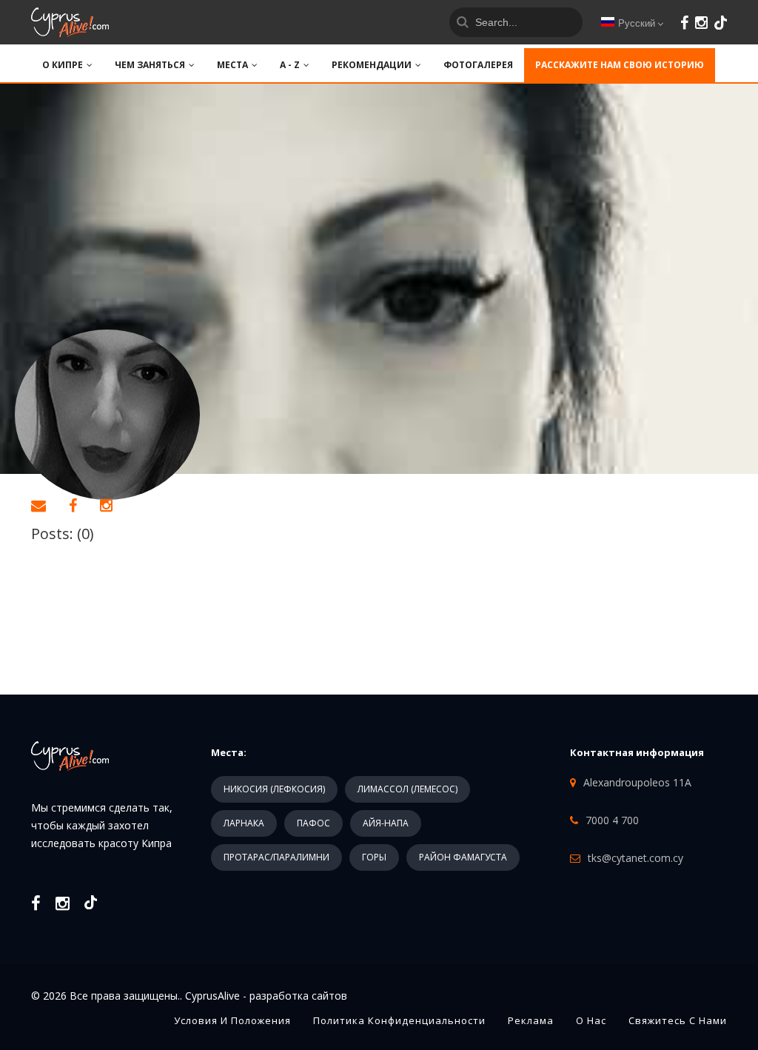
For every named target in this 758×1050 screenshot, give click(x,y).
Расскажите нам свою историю (619, 64)
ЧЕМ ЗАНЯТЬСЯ (150, 64)
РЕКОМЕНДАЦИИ (372, 64)
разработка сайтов (298, 996)
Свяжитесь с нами (677, 1020)
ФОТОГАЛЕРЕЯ (478, 64)
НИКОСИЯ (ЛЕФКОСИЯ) (274, 789)
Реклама (531, 1020)
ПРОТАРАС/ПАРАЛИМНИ (276, 857)
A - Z (290, 64)
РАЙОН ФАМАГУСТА (463, 857)
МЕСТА (232, 64)
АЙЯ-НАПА (386, 823)
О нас (591, 1020)
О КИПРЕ (62, 64)
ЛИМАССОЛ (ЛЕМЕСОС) (407, 789)
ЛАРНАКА (244, 823)
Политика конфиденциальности (399, 1020)
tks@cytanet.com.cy (635, 858)
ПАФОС (313, 823)
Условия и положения (232, 1020)
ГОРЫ (374, 857)
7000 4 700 (612, 820)
